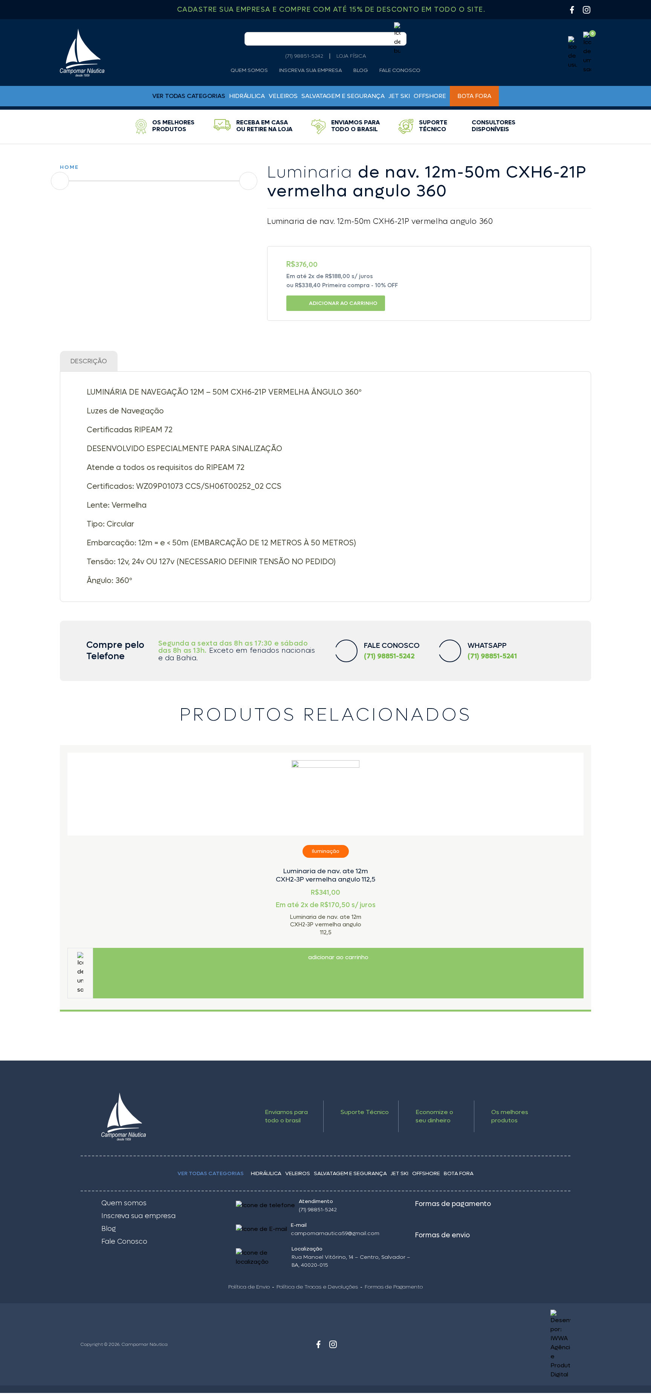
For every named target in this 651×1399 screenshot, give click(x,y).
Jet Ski (399, 96)
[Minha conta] (572, 52)
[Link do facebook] (571, 9)
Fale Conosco (399, 70)
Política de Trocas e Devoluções (317, 1286)
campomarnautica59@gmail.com (335, 1233)
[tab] (89, 361)
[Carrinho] (587, 53)
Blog (360, 70)
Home (69, 167)
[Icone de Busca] (397, 39)
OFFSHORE (430, 96)
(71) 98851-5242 (304, 56)
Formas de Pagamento (394, 1286)
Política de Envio (249, 1286)
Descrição (88, 361)
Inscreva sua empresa (310, 70)
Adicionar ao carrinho (343, 303)
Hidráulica (247, 96)
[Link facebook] (318, 1344)
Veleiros (283, 96)
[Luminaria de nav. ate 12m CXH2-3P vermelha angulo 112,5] (325, 794)
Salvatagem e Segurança (343, 96)
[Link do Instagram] (586, 9)
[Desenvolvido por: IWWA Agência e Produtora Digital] (509, 1344)
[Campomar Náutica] (82, 53)
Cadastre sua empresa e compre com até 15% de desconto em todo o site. (331, 9)
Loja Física (351, 56)
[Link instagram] (333, 1344)
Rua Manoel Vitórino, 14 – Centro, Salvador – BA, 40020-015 (351, 1261)
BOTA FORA (474, 96)
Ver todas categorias (210, 1173)
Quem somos (249, 70)
